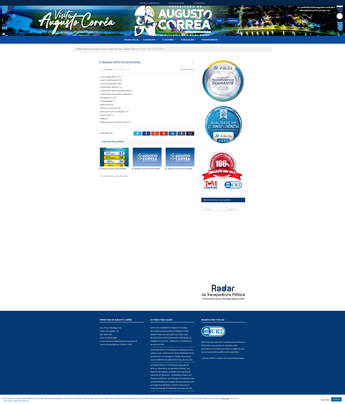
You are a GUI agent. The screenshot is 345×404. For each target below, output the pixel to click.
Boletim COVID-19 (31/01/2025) (114, 168)
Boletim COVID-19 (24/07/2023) (147, 168)
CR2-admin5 (107, 69)
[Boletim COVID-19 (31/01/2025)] (114, 157)
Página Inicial (131, 40)
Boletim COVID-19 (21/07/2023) (180, 168)
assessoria (219, 345)
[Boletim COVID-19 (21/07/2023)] (180, 157)
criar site (217, 342)
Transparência (209, 40)
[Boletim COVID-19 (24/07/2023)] (147, 157)
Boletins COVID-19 (187, 69)
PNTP (212, 358)
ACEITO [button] (336, 399)
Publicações (187, 40)
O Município (149, 40)
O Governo (168, 40)
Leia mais (225, 398)
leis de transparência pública (213, 352)
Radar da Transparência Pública (231, 358)
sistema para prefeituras (234, 342)
